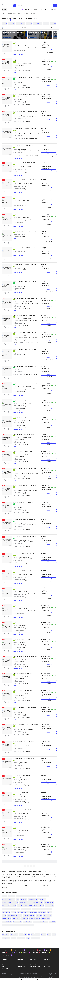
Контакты (4, 964)
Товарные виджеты (48, 962)
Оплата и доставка (20, 962)
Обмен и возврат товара (21, 964)
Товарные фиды (47, 966)
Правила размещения (35, 966)
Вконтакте (4, 968)
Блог (3, 966)
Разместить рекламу (34, 964)
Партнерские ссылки (48, 964)
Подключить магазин (35, 962)
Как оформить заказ (20, 966)
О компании (4, 962)
